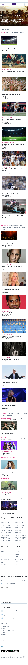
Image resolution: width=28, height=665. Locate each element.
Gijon (16, 564)
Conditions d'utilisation (10, 655)
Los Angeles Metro (5, 559)
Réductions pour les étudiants (7, 630)
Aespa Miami (4, 438)
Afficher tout (23, 418)
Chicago (2, 556)
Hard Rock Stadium (5, 534)
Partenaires (3, 634)
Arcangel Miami (5, 478)
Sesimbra (17, 554)
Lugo (16, 558)
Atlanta (2, 551)
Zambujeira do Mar (19, 559)
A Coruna (17, 551)
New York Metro (4, 553)
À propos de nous (5, 626)
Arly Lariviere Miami (6, 498)
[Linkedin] (2, 647)
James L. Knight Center (6, 522)
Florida (7, 14)
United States (3, 14)
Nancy (2, 554)
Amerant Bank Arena (5, 524)
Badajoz (16, 562)
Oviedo (16, 561)
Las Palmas (3, 564)
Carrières (3, 632)
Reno (2, 561)
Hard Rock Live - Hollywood (6, 525)
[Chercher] (25, 4)
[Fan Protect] (5, 607)
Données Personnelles (18, 655)
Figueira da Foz (18, 553)
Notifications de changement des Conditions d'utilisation (13, 658)
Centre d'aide (4, 640)
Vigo (2, 566)
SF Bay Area (3, 562)
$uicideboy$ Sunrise (6, 418)
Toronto (2, 558)
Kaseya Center (4, 537)
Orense (16, 556)
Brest (16, 566)
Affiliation (3, 628)
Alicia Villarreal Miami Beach (8, 457)
